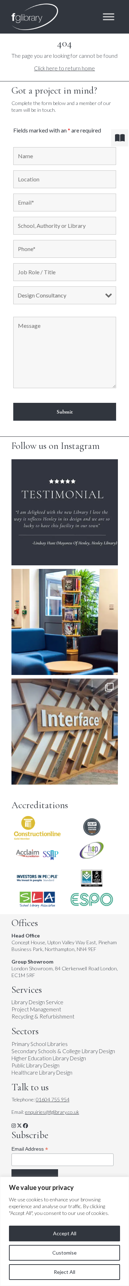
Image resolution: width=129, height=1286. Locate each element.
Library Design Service (37, 1002)
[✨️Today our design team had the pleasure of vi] (64, 732)
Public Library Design (35, 1065)
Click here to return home (64, 68)
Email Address (29, 1149)
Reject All (64, 1272)
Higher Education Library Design (48, 1058)
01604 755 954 (53, 1099)
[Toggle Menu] (108, 17)
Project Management (36, 1009)
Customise (64, 1253)
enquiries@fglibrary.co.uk (52, 1112)
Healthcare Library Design (41, 1072)
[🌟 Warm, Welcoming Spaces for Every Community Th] (64, 622)
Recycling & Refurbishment (43, 1016)
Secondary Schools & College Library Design (63, 1051)
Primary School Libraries (39, 1044)
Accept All (64, 1233)
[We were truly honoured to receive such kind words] (64, 512)
